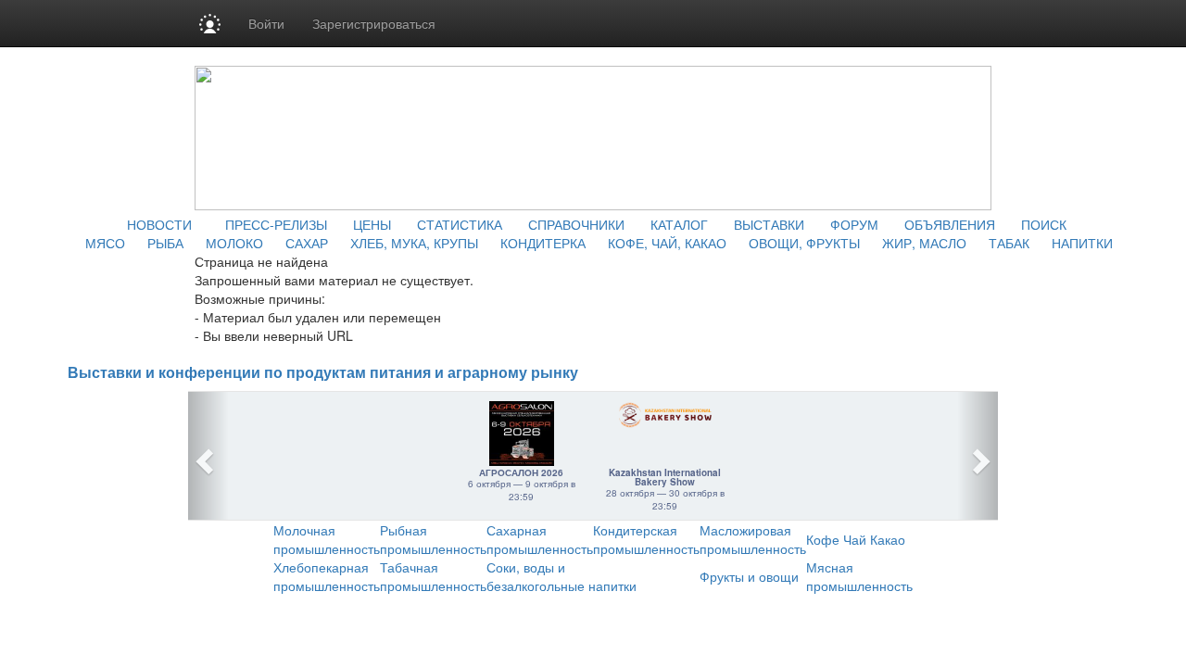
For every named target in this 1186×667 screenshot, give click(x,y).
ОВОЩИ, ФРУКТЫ (804, 242)
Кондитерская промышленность (646, 539)
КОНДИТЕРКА (543, 242)
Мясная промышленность (859, 576)
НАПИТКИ (1082, 242)
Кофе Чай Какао (855, 539)
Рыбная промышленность (433, 539)
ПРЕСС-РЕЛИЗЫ (276, 224)
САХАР (306, 242)
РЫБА (165, 242)
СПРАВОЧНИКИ (576, 224)
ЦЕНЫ (372, 224)
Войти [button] (266, 23)
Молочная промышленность (326, 539)
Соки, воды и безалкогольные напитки (561, 576)
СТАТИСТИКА (459, 224)
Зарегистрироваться (373, 23)
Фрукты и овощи (749, 576)
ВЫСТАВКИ (769, 224)
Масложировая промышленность (753, 539)
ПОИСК (1043, 224)
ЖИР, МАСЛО (924, 242)
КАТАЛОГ (679, 224)
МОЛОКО (234, 242)
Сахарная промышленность (539, 539)
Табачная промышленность (433, 576)
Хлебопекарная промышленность (326, 576)
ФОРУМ (854, 224)
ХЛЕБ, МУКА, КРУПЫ (414, 242)
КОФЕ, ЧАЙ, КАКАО (667, 242)
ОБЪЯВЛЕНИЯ (949, 224)
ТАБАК (1009, 242)
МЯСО (105, 242)
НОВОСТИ (159, 224)
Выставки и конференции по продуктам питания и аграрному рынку (323, 373)
